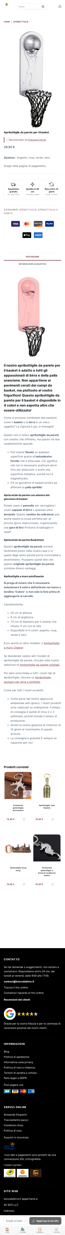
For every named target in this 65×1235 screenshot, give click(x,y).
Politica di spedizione (16, 1056)
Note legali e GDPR (15, 1078)
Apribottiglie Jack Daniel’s (47, 806)
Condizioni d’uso (13, 1125)
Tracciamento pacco (16, 1120)
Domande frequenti (15, 1114)
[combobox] (28, 6)
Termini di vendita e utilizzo (20, 1072)
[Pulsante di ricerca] (43, 6)
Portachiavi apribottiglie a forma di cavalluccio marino (47, 872)
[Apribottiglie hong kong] (18, 848)
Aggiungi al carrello (47, 1220)
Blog (6, 1051)
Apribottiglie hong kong (18, 869)
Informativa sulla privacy (18, 1062)
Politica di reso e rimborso (19, 1067)
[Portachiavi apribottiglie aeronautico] (18, 785)
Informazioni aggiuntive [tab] (32, 264)
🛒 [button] (53, 819)
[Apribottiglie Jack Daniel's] (46, 785)
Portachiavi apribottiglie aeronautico (18, 808)
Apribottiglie (28, 209)
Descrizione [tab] (32, 256)
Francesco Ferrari (37, 139)
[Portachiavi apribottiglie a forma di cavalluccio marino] (46, 848)
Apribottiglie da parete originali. (40, 664)
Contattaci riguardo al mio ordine (24, 992)
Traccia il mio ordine (16, 987)
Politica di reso (13, 1130)
